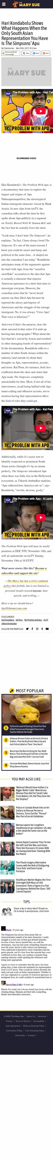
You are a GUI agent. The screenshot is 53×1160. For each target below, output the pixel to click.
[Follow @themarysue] (27, 630)
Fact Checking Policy (34, 1031)
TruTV (45, 620)
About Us (31, 1016)
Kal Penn (19, 620)
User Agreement (13, 1026)
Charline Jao (9, 48)
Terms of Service (22, 1021)
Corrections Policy (14, 1031)
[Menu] (4, 4)
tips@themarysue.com (14, 608)
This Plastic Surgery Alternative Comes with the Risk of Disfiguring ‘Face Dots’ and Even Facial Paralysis (32, 867)
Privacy (9, 1021)
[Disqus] (26, 960)
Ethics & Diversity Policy (33, 1026)
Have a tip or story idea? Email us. (31, 908)
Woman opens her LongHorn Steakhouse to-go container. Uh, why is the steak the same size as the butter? (33, 829)
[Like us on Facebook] (32, 630)
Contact (31, 1035)
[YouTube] (47, 630)
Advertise (42, 1016)
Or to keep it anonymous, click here (31, 911)
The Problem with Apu (33, 620)
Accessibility (38, 1021)
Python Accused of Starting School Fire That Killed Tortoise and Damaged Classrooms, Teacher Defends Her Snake (28, 729)
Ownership (20, 1035)
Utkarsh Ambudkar (9, 623)
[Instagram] (37, 630)
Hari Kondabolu (7, 620)
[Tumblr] (42, 630)
